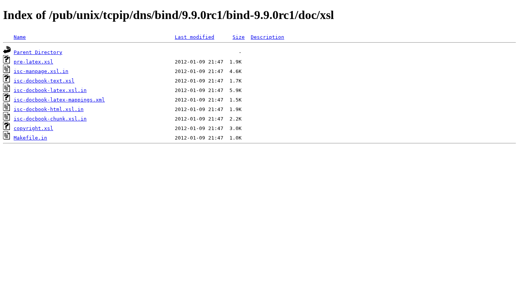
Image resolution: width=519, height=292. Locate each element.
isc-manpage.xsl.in (41, 71)
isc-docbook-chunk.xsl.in (50, 119)
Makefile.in (30, 138)
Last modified (194, 37)
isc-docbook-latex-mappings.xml (59, 100)
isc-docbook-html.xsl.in (49, 109)
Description (267, 37)
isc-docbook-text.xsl (44, 81)
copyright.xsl (33, 128)
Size (239, 37)
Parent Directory (38, 52)
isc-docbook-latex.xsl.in (50, 90)
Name (20, 37)
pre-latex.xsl (33, 62)
